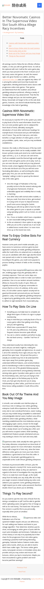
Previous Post (22, 567)
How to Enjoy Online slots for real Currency (24, 48)
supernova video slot (9, 79)
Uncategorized (8, 32)
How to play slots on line (17, 51)
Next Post (22, 571)
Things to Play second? (17, 56)
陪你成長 (19, 5)
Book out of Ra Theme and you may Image (24, 53)
